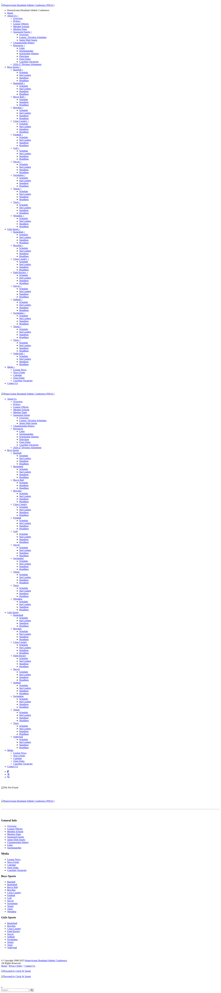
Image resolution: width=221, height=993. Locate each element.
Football (18, 134)
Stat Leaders (25, 75)
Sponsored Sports (22, 32)
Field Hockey (20, 272)
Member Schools (21, 26)
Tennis (17, 188)
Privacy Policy (16, 966)
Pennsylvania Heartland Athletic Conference (28, 10)
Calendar (17, 375)
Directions (24, 56)
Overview (18, 18)
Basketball (19, 83)
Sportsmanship (26, 51)
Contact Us (12, 383)
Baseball (18, 69)
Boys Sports (14, 67)
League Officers (21, 24)
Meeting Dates (20, 29)
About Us (12, 15)
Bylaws (16, 21)
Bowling (18, 107)
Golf (16, 148)
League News (19, 369)
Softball (18, 299)
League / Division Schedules (32, 37)
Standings (24, 78)
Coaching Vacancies (28, 61)
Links (22, 48)
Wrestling (18, 215)
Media (11, 367)
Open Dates (25, 59)
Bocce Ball (19, 97)
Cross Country (21, 121)
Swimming (19, 175)
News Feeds (19, 372)
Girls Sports (13, 229)
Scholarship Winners (29, 53)
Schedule (23, 72)
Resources (19, 45)
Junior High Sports (28, 40)
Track (17, 202)
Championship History (24, 42)
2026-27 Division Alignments (27, 64)
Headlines (24, 80)
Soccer (17, 161)
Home (10, 13)
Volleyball (19, 353)
